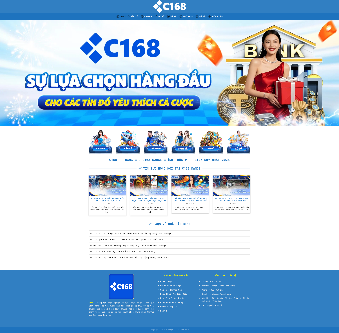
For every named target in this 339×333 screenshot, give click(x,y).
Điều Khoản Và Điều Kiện (174, 294)
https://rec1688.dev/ (223, 285)
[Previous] (88, 198)
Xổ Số (202, 16)
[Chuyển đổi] (91, 233)
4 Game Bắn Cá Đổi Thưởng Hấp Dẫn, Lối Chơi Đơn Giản (107, 199)
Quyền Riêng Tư (168, 306)
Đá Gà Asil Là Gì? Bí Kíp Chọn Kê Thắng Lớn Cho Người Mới (231, 199)
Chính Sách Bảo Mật (170, 285)
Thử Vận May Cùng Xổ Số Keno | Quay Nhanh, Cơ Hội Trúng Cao (190, 199)
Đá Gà (161, 16)
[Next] (251, 198)
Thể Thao (188, 16)
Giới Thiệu (166, 281)
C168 (122, 16)
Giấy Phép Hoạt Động (171, 302)
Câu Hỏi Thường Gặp (171, 290)
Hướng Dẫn (217, 16)
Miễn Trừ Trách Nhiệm (172, 298)
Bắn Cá (134, 16)
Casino (148, 16)
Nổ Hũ (173, 16)
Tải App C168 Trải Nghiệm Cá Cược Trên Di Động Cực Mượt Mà (149, 199)
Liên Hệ (164, 311)
